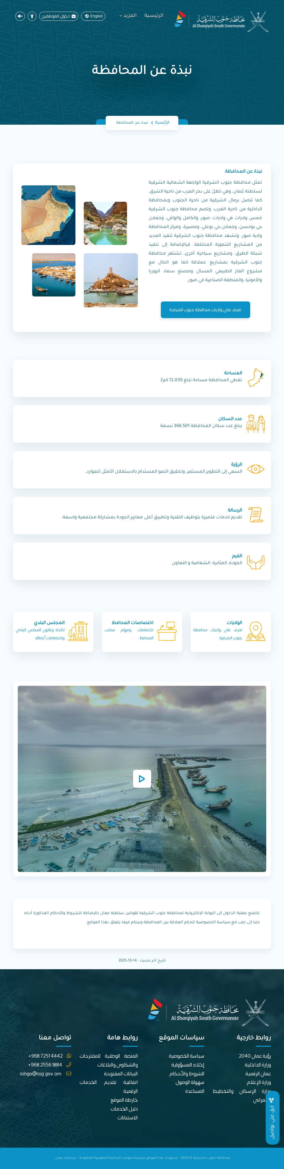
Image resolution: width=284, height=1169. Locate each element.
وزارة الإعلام (259, 1082)
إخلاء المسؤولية (187, 1065)
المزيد (130, 16)
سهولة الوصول (190, 1082)
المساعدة (194, 1091)
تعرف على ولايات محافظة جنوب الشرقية (205, 309)
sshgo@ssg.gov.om (41, 1074)
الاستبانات (128, 1118)
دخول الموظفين (57, 16)
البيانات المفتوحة (121, 1074)
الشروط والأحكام (186, 1074)
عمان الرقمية (258, 1074)
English (96, 16)
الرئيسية (154, 16)
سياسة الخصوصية (186, 1056)
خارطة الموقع (124, 1100)
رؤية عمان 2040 (255, 1056)
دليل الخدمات (124, 1109)
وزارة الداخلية (258, 1065)
